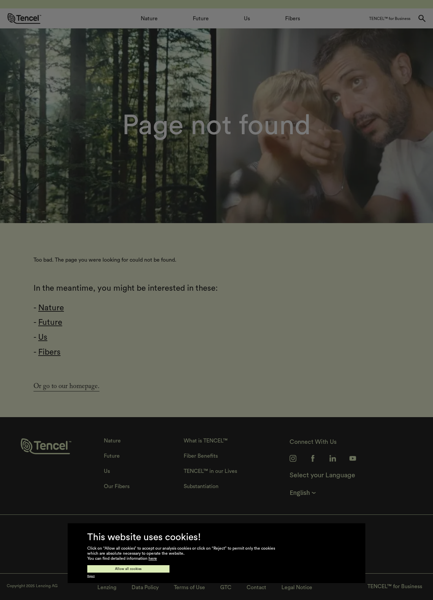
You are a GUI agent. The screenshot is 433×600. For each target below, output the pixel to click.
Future (50, 322)
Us (42, 337)
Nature (51, 308)
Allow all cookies (128, 569)
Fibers (49, 352)
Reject (91, 576)
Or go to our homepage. (66, 387)
